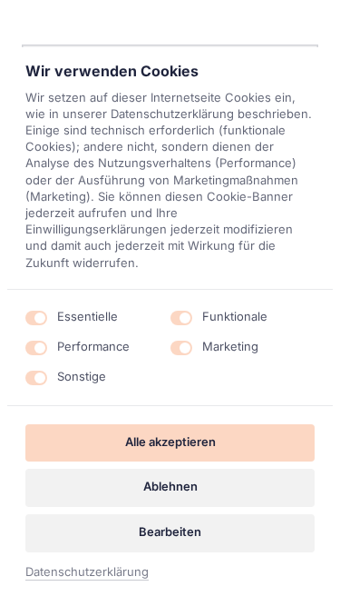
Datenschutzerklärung (87, 572)
